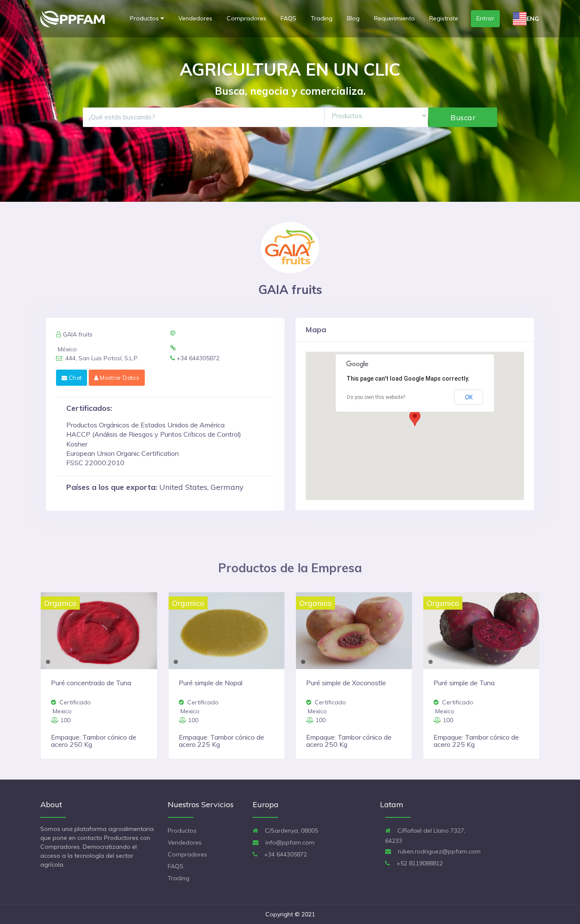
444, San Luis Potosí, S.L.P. (101, 358)
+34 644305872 (284, 854)
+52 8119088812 (419, 863)
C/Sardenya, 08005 (290, 830)
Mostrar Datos (119, 377)
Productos (145, 18)
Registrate (443, 18)
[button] (414, 418)
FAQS (288, 18)
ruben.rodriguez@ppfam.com (438, 851)
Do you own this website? (376, 397)
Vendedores (195, 18)
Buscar (463, 117)
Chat (74, 377)
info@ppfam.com (289, 842)
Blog (353, 18)
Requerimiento (394, 18)
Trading (321, 18)
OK (469, 397)
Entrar (485, 18)
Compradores (246, 18)
